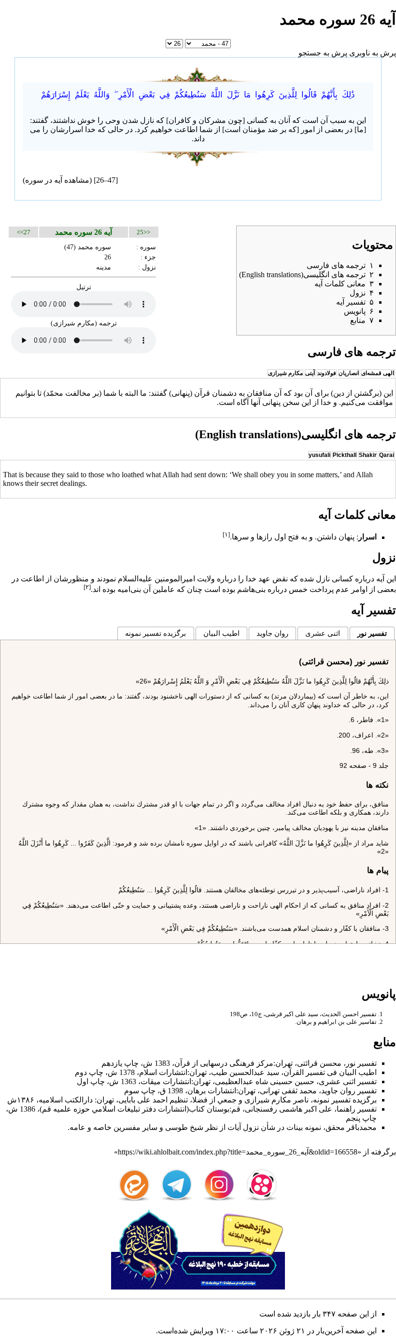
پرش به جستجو (322, 53)
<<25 (143, 232)
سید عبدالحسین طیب (245, 1072)
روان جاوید (272, 633)
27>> (23, 232)
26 (107, 257)
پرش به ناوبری (372, 53)
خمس (298, 589)
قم (235, 1109)
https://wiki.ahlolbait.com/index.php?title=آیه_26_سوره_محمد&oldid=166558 (237, 1152)
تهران (284, 1063)
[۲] (87, 587)
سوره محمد (94, 247)
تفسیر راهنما (357, 1109)
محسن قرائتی (319, 1063)
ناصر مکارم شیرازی (276, 1100)
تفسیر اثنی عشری (348, 1081)
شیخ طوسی (184, 1127)
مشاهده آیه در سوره (57, 180)
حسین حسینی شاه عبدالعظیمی (264, 1081)
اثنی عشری (322, 633)
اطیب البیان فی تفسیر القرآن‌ (330, 1072)
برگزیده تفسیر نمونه (155, 633)
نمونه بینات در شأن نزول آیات (274, 1127)
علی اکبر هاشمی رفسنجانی (288, 1109)
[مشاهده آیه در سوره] (198, 73)
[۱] (226, 534)
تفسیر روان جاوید (349, 1091)
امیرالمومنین (175, 579)
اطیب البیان (221, 633)
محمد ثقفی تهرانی (288, 1091)
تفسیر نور (372, 633)
